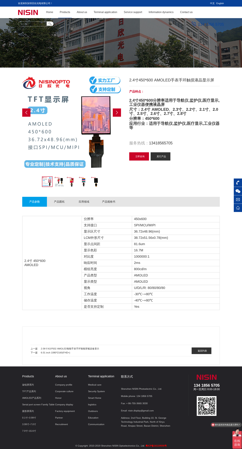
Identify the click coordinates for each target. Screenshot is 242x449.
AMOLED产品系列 (31, 398)
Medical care (94, 384)
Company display (64, 404)
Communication (96, 424)
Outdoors (93, 411)
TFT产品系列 (29, 391)
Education (93, 417)
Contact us (186, 12)
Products (65, 12)
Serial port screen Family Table (38, 404)
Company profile (63, 384)
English (220, 3)
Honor (58, 398)
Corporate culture (64, 391)
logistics (92, 404)
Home (49, 12)
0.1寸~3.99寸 (29, 417)
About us (82, 12)
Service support (133, 12)
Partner (59, 417)
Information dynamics (161, 12)
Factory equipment (65, 411)
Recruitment (61, 424)
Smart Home (94, 398)
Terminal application (105, 12)
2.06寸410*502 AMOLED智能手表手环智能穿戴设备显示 (70, 348)
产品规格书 (108, 201)
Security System (96, 391)
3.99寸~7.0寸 (29, 424)
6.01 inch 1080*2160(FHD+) (55, 352)
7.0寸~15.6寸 (29, 431)
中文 (212, 3)
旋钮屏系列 (28, 384)
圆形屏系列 (28, 411)
